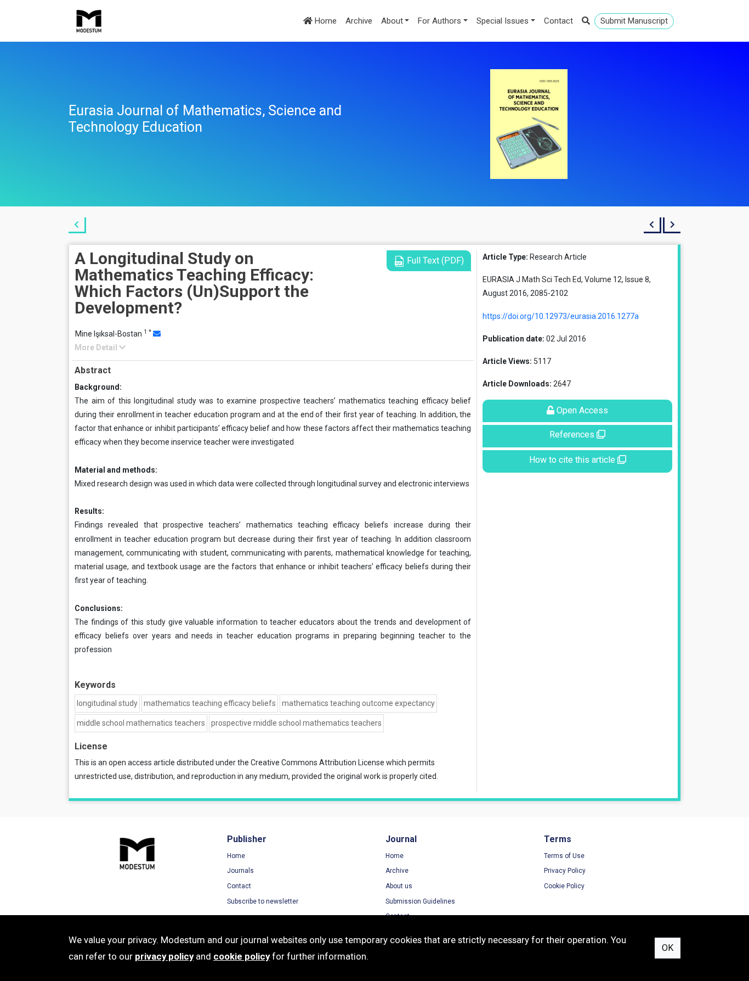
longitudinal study (107, 703)
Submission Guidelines (420, 901)
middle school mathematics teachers (141, 723)
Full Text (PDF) (434, 260)
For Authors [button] (439, 21)
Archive (358, 21)
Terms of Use (564, 856)
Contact (558, 21)
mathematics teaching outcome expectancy (358, 703)
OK (667, 948)
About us (398, 886)
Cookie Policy (564, 886)
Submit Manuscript (634, 21)
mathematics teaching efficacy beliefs (210, 703)
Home (325, 21)
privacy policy (164, 956)
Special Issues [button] (502, 21)
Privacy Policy (565, 871)
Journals (240, 871)
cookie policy (241, 956)
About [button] (392, 21)
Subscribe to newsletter (262, 901)
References (573, 434)
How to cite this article (573, 460)
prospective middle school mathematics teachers (296, 723)
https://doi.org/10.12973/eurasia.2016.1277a (561, 316)
